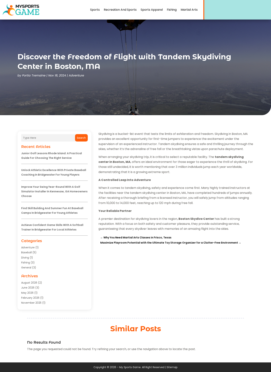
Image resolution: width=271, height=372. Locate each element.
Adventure (76, 75)
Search (81, 138)
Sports (95, 10)
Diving (25, 257)
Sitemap (172, 367)
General (26, 267)
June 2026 (27, 287)
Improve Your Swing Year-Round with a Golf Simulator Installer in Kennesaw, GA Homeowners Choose (54, 191)
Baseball (26, 252)
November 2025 (31, 303)
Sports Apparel (152, 10)
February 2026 (30, 298)
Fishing (172, 10)
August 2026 (29, 282)
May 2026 (27, 293)
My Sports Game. (130, 367)
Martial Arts (189, 10)
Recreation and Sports (120, 10)
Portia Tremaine (34, 75)
